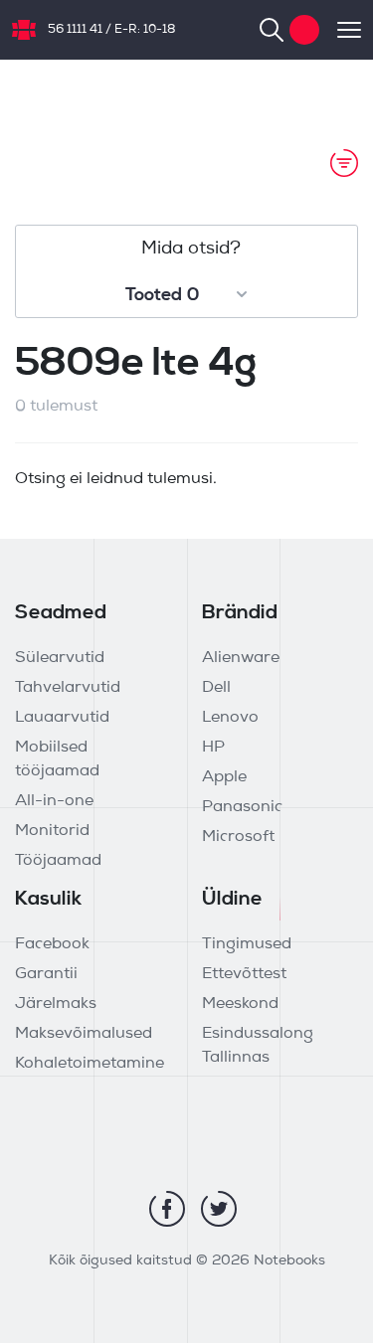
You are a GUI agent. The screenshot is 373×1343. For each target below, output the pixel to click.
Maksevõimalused (83, 1034)
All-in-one (54, 801)
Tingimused (246, 944)
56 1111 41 (75, 30)
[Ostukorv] (304, 30)
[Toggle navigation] (340, 30)
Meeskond (240, 1004)
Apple (224, 777)
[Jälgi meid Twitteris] (219, 1209)
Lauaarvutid (62, 718)
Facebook (52, 944)
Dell (216, 688)
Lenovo (230, 718)
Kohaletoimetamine (89, 1064)
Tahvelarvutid (67, 688)
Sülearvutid (59, 658)
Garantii (46, 974)
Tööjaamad (58, 861)
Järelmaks (55, 1004)
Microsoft (238, 837)
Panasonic (242, 807)
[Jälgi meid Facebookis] (167, 1209)
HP (213, 747)
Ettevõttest (244, 974)
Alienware (241, 658)
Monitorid (52, 831)
